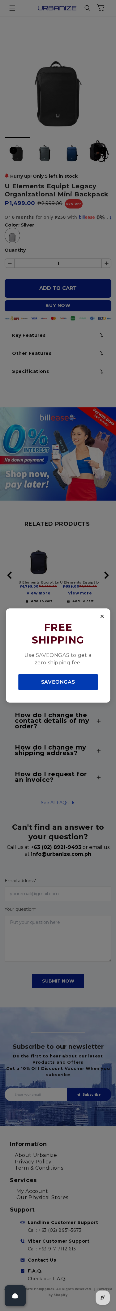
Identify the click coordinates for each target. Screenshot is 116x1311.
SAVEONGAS (58, 682)
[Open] (15, 1295)
